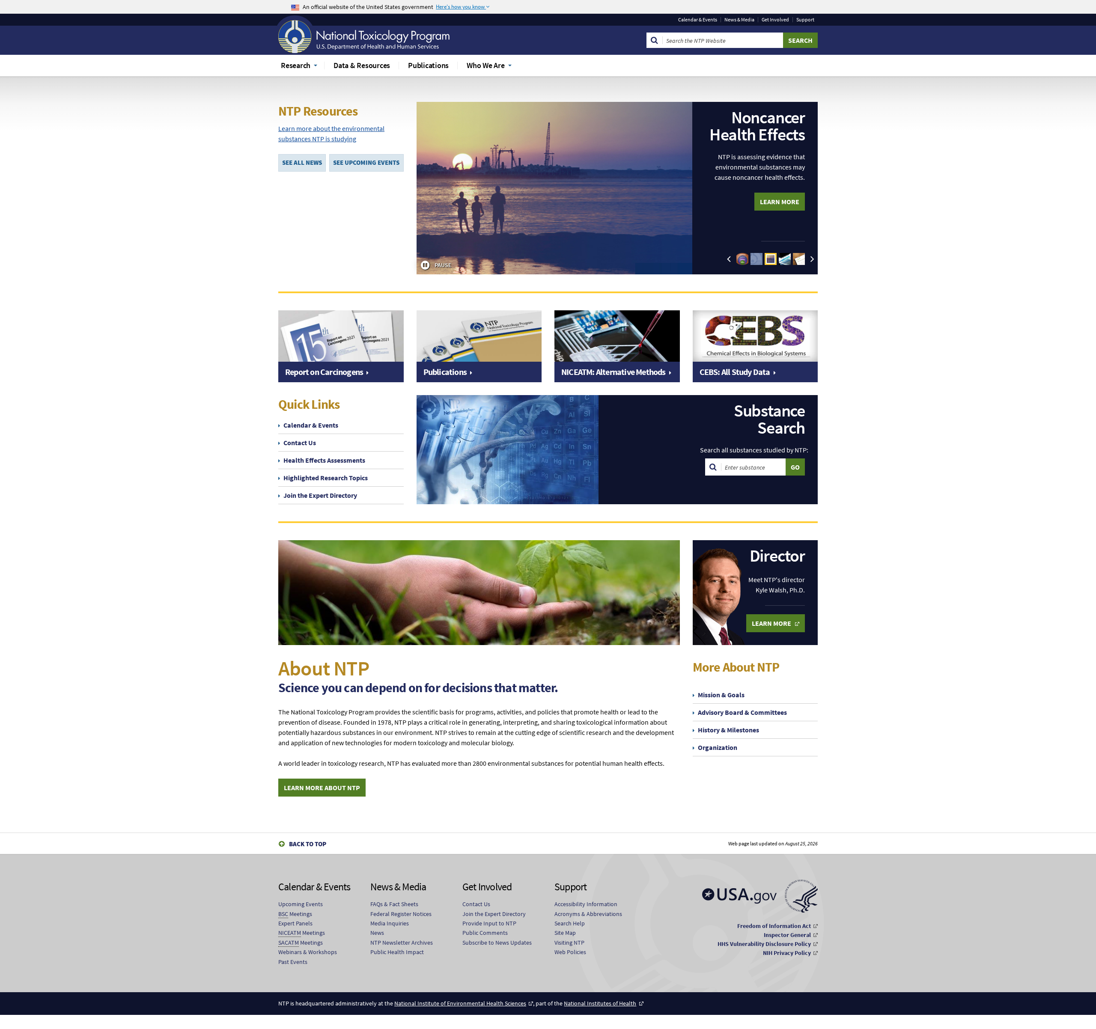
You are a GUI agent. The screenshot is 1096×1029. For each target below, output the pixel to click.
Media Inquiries (389, 923)
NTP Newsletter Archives (401, 942)
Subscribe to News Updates (497, 942)
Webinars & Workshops (307, 952)
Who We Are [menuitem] (486, 65)
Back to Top (307, 844)
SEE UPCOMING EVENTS (366, 163)
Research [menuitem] (295, 65)
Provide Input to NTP (489, 923)
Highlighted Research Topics (325, 477)
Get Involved (775, 19)
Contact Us (299, 442)
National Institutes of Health (600, 1003)
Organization (717, 747)
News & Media (739, 19)
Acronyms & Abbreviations (588, 914)
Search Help (569, 923)
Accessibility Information (585, 904)
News (377, 933)
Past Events (292, 962)
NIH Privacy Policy (787, 953)
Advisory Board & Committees (742, 712)
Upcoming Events (300, 904)
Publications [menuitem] (428, 65)
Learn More (779, 201)
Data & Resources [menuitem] (362, 65)
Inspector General (787, 935)
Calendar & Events (697, 19)
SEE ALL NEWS (302, 163)
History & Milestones (728, 730)
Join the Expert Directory (320, 495)
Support (805, 19)
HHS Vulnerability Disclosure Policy (764, 944)
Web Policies (570, 952)
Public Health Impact (397, 952)
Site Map (565, 933)
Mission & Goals (721, 694)
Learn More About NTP (322, 787)
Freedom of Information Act (774, 926)
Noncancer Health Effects (757, 126)
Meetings (295, 914)
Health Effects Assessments (324, 460)
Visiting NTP (569, 942)
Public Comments (485, 933)
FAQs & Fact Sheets (394, 904)
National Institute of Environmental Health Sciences (460, 1003)
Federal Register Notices (401, 914)
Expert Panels (295, 923)
